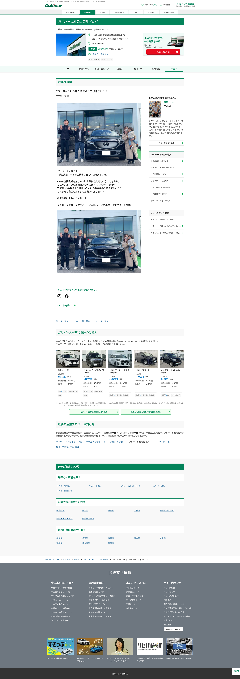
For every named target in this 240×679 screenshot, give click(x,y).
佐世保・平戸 (88, 518)
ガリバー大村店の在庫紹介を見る (94, 412)
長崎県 (111, 538)
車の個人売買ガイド (97, 612)
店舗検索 (87, 13)
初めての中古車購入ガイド (62, 596)
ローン (136, 13)
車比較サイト (132, 608)
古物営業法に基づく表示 (174, 612)
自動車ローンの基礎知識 (160, 187)
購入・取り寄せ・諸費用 (160, 201)
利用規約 (167, 600)
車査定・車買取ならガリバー (101, 588)
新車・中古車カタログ (135, 596)
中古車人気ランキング (60, 604)
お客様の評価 (169, 13)
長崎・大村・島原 (64, 518)
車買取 (102, 13)
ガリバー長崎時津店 (64, 491)
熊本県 (137, 538)
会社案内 (167, 624)
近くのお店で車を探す (60, 620)
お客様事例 (104, 560)
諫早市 (111, 510)
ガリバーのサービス (59, 600)
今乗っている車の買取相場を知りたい (166, 233)
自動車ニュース (132, 592)
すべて (59, 442)
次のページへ (102, 321)
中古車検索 (70, 13)
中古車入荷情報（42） (96, 442)
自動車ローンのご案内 (159, 181)
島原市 (85, 510)
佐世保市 (60, 510)
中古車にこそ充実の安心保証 (162, 168)
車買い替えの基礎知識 (60, 616)
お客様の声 (168, 620)
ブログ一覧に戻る (82, 321)
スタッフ (138, 69)
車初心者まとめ (132, 588)
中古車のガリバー (52, 560)
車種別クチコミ (132, 604)
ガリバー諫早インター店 (130, 486)
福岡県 (59, 538)
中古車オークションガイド (100, 616)
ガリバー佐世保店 (63, 486)
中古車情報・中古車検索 (61, 588)
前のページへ (62, 321)
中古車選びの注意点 (159, 194)
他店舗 (236, 671)
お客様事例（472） (74, 442)
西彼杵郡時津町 (167, 510)
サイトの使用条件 (171, 596)
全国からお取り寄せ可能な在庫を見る (146, 412)
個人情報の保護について (174, 604)
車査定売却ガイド (96, 592)
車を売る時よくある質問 (99, 600)
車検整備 (151, 13)
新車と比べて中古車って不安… (163, 219)
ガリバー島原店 (95, 486)
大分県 (163, 538)
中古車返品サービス (159, 174)
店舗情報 (156, 69)
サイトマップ (169, 592)
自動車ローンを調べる (60, 608)
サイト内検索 (169, 588)
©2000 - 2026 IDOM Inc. (120, 674)
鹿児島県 (86, 543)
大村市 (137, 510)
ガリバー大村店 (159, 486)
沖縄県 (111, 543)
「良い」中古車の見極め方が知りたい (166, 226)
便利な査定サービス (97, 604)
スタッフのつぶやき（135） (68, 447)
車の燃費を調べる (133, 600)
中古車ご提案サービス (60, 592)
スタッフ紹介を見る (166, 143)
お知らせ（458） (118, 442)
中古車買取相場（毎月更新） (101, 608)
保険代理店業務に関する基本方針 (178, 608)
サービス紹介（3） (162, 442)
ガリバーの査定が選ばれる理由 (102, 596)
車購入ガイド (119, 13)
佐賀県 (85, 538)
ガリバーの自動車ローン (61, 612)
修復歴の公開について (159, 161)
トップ (66, 69)
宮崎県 (59, 543)
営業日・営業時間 (100, 54)
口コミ (120, 69)
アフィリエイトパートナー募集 (177, 616)
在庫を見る (84, 69)
